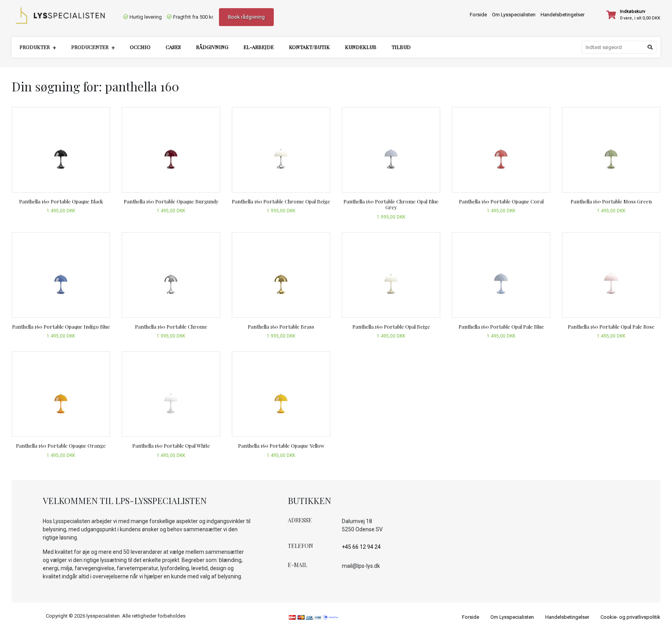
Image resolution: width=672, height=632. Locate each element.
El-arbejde (258, 47)
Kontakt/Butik (309, 47)
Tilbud (401, 47)
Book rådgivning (246, 17)
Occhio (140, 47)
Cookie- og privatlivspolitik (630, 617)
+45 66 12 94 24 (361, 547)
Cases (173, 47)
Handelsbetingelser (562, 15)
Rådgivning (212, 47)
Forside (478, 15)
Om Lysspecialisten (514, 15)
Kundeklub (360, 47)
